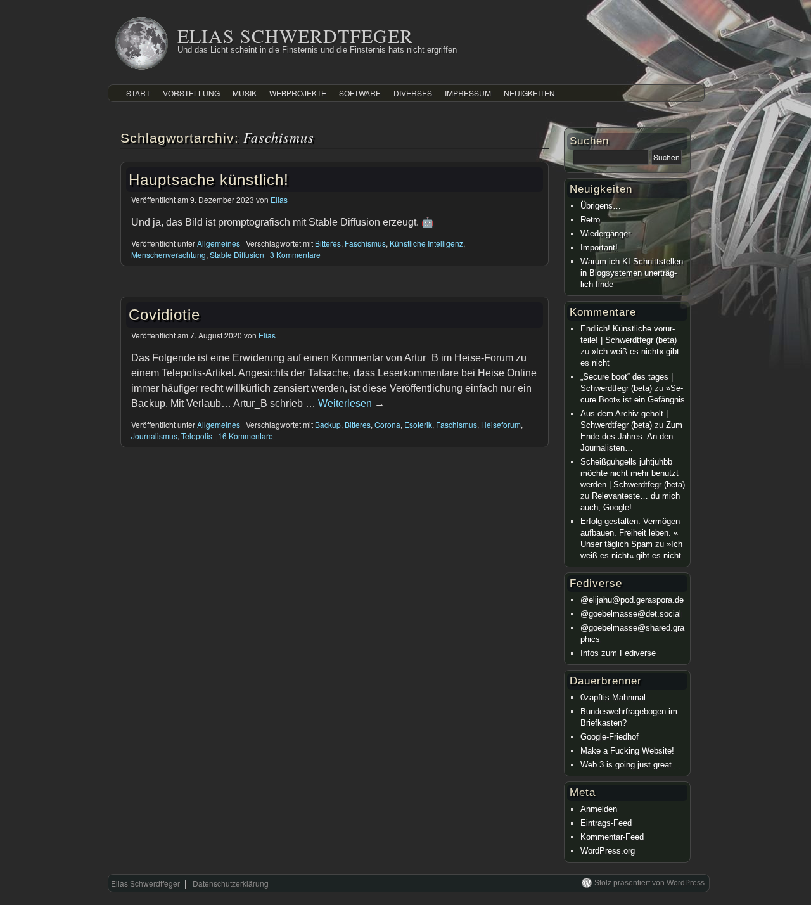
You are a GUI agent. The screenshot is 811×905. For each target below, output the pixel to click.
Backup (328, 424)
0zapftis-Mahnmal (613, 697)
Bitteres (328, 243)
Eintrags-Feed (606, 823)
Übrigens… (600, 205)
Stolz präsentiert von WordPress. (650, 882)
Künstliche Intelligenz (426, 243)
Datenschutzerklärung (231, 883)
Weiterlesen (351, 403)
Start (138, 92)
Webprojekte (297, 92)
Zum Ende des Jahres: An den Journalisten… (631, 436)
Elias (279, 199)
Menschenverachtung (168, 254)
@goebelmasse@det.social (630, 614)
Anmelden (598, 809)
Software (360, 92)
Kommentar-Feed (612, 837)
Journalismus (154, 435)
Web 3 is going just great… (630, 764)
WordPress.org (607, 851)
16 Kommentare (245, 435)
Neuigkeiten (529, 92)
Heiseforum (501, 424)
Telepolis (196, 435)
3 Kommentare (295, 254)
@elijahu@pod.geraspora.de (632, 600)
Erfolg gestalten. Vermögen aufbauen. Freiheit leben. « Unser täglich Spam (630, 533)
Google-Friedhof (609, 736)
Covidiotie (164, 314)
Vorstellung (191, 92)
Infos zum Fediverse (618, 653)
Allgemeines (218, 243)
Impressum (468, 92)
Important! (599, 247)
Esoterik (418, 424)
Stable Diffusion (237, 254)
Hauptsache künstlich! (209, 179)
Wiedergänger (605, 233)
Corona (387, 424)
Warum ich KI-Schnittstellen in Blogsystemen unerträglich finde (631, 273)
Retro (590, 219)
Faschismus (365, 243)
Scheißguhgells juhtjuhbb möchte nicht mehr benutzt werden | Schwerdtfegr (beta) (632, 473)
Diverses (412, 92)
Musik (245, 92)
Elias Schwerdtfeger (295, 35)
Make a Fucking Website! (627, 750)
